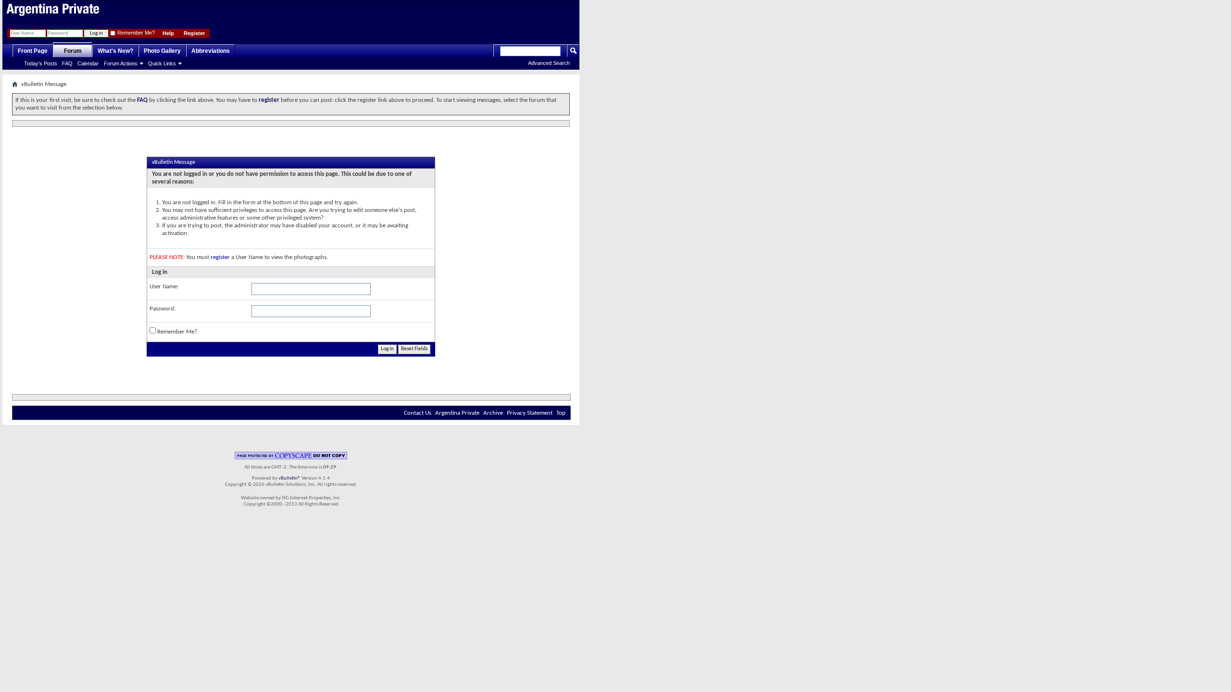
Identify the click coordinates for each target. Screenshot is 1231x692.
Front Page (33, 51)
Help (168, 33)
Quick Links (162, 63)
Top (560, 413)
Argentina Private (457, 413)
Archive (493, 413)
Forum (73, 51)
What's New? (115, 51)
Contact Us (417, 413)
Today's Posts (40, 63)
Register (194, 33)
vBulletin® (289, 478)
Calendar (88, 63)
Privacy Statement (530, 413)
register (220, 257)
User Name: (164, 287)
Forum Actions (121, 63)
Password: (163, 309)
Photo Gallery (162, 51)
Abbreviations (210, 51)
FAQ (67, 63)
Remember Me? (135, 33)
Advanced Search (549, 63)
